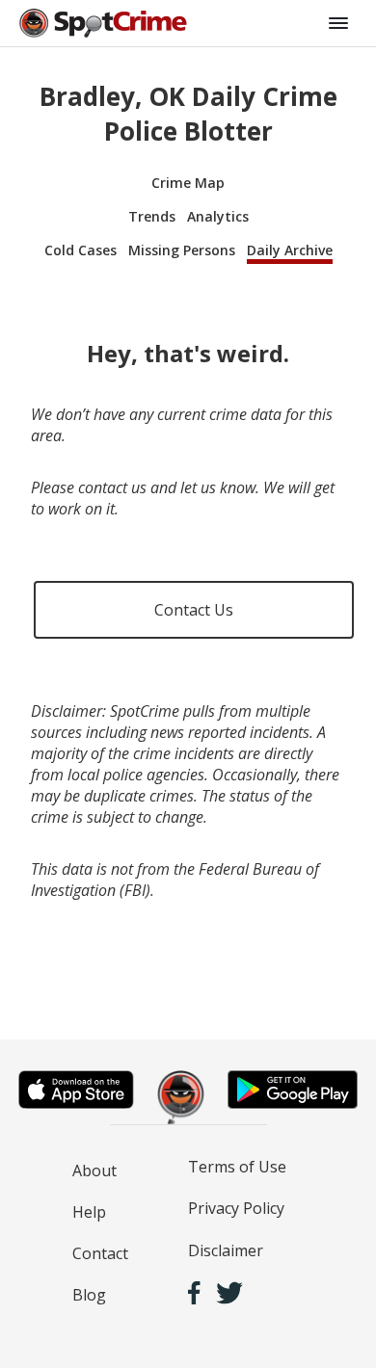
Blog (89, 1294)
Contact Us (193, 609)
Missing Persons (181, 250)
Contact (100, 1253)
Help (89, 1212)
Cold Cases (80, 250)
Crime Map (188, 182)
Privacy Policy (236, 1208)
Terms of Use (237, 1166)
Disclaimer (225, 1250)
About (94, 1170)
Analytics (218, 216)
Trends (151, 216)
